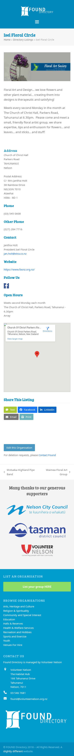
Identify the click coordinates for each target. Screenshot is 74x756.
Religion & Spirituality (16, 610)
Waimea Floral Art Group (54, 472)
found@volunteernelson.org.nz (28, 699)
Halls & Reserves (13, 623)
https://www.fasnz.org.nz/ (19, 269)
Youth (6, 640)
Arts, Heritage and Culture (18, 606)
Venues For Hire (12, 645)
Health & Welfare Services (18, 627)
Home (7, 39)
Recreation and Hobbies (17, 632)
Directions (47, 331)
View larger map (15, 339)
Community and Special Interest (22, 615)
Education (9, 619)
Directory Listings (23, 39)
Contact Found (47, 455)
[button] (37, 21)
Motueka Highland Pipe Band (19, 472)
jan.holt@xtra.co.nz (15, 253)
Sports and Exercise (14, 636)
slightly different (13, 751)
